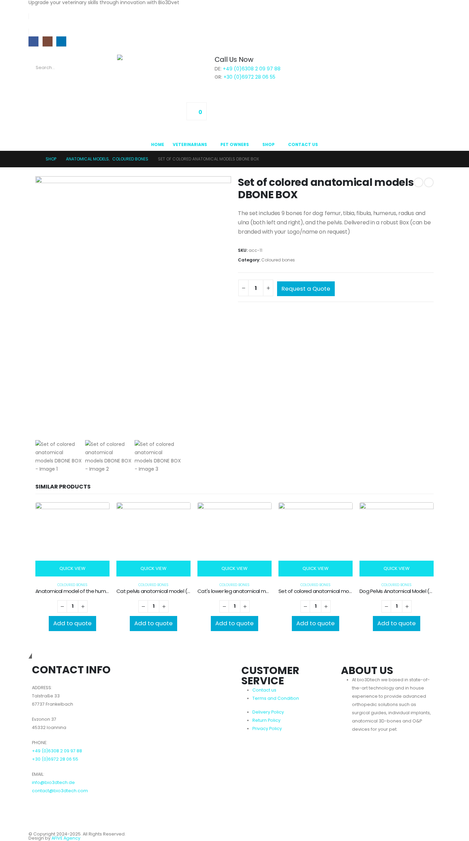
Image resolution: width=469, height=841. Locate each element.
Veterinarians (190, 144)
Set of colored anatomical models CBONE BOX (332, 591)
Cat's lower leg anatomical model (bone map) (251, 591)
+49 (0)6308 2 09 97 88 (252, 68)
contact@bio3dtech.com (60, 791)
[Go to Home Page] (34, 159)
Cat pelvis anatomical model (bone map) (165, 591)
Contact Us (303, 144)
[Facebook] (33, 41)
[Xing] (74, 810)
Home (157, 144)
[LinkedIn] (61, 41)
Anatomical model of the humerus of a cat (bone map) (100, 591)
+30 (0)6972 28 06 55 (249, 77)
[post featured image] (72, 539)
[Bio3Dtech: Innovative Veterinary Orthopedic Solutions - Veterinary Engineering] (151, 69)
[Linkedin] (57, 810)
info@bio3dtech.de (53, 782)
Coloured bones (278, 260)
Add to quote (72, 623)
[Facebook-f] (40, 810)
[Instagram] (48, 41)
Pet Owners (234, 144)
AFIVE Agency (66, 838)
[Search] (107, 68)
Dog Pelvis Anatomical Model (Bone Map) (407, 591)
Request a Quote (306, 288)
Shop (268, 144)
